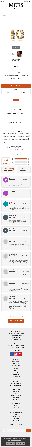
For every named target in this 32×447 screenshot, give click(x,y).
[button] (3, 1)
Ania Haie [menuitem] (16, 407)
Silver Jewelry (24, 147)
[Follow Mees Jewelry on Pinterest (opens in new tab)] (20, 354)
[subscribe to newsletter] (28, 430)
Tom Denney (12, 191)
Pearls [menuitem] (16, 369)
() (28, 158)
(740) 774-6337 (16, 61)
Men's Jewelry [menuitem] (16, 365)
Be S (10, 178)
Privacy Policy (21, 438)
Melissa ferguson (13, 270)
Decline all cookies (10, 443)
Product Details (16, 109)
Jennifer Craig (12, 202)
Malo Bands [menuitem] (16, 411)
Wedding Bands (19, 149)
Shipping (9, 92)
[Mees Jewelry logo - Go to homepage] (16, 6)
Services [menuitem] (16, 393)
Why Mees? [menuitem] (16, 397)
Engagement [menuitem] (16, 361)
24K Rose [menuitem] (16, 405)
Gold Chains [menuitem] (16, 378)
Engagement (11, 149)
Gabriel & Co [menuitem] (16, 416)
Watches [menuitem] (16, 372)
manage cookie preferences (14, 440)
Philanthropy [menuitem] (16, 399)
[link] (27, 1)
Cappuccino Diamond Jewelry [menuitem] (16, 380)
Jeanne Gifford (13, 254)
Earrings (4, 15)
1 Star (13, 164)
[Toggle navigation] (2, 11)
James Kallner (12, 215)
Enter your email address (16, 428)
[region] (16, 35)
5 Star (13, 158)
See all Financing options (16, 78)
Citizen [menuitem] (16, 409)
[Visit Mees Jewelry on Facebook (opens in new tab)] (12, 354)
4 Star (13, 159)
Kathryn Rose (12, 229)
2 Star (13, 162)
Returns (23, 92)
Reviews (16, 154)
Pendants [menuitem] (16, 367)
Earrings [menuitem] (16, 374)
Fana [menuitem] (16, 414)
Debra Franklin (12, 296)
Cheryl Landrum (13, 282)
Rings (19, 147)
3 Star (13, 161)
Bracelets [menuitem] (16, 363)
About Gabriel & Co (16, 113)
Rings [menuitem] (16, 370)
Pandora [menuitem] (16, 381)
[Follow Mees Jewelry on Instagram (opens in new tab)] (16, 354)
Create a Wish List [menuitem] (16, 395)
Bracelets (7, 147)
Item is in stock (16, 100)
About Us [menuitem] (16, 391)
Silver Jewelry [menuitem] (16, 376)
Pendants (16, 147)
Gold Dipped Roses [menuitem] (16, 385)
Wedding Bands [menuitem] (16, 383)
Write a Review (16, 321)
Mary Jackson (12, 239)
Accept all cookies (21, 443)
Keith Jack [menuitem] (16, 418)
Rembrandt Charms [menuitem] (16, 412)
